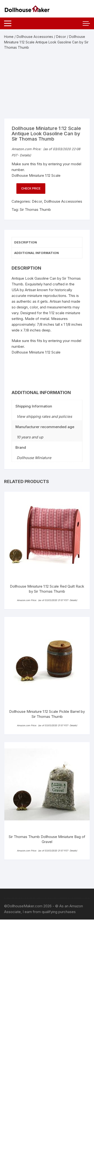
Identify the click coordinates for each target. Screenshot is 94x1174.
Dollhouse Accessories (35, 37)
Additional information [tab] (36, 253)
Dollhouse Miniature (34, 457)
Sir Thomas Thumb (35, 209)
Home (8, 37)
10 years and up (30, 437)
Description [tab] (25, 242)
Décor (61, 37)
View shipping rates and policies (44, 416)
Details (25, 155)
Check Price (30, 188)
